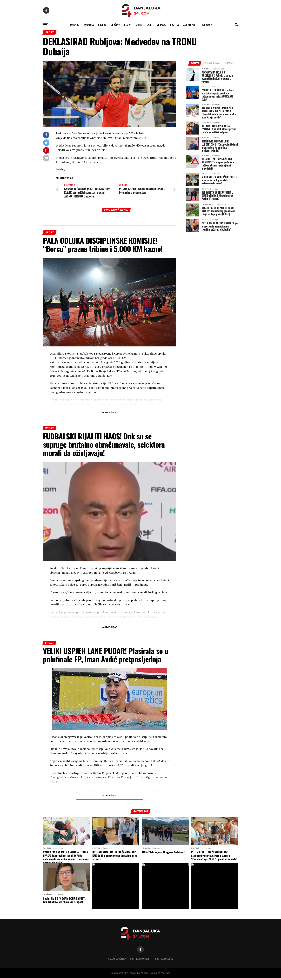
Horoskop (207, 24)
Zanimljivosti (190, 24)
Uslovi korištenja (117, 958)
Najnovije (74, 24)
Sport (139, 24)
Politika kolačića (164, 958)
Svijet (150, 24)
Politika (174, 24)
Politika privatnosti (140, 958)
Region (127, 24)
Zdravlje (161, 24)
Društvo (115, 24)
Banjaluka (88, 24)
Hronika (102, 24)
